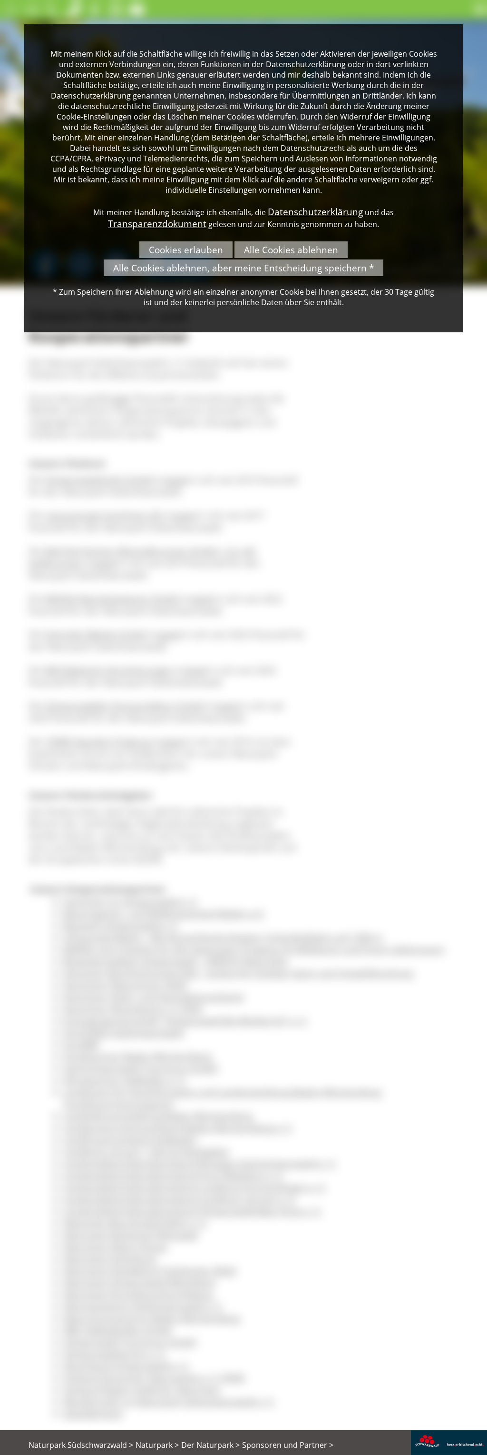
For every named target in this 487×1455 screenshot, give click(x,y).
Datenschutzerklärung (315, 212)
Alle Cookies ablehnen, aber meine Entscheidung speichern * (243, 268)
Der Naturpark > (210, 1445)
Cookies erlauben (186, 250)
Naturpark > (157, 1445)
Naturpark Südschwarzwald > (81, 1445)
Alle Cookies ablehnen (291, 250)
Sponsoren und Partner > (287, 1445)
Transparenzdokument (157, 223)
